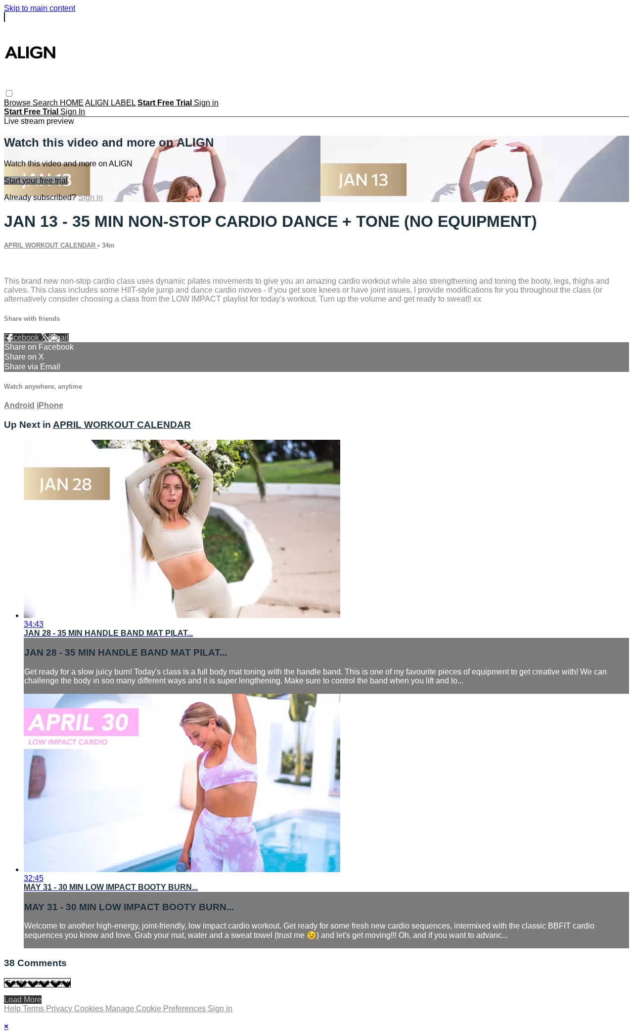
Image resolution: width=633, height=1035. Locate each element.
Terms (34, 1008)
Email (58, 337)
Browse (18, 103)
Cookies (89, 1008)
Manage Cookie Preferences (156, 1008)
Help (13, 1008)
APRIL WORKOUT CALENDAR (50, 245)
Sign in (206, 103)
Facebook (22, 337)
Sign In (72, 111)
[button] (9, 93)
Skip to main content (39, 8)
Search (46, 103)
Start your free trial (36, 180)
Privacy (60, 1008)
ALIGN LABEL (110, 103)
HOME (72, 103)
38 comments (27, 264)
